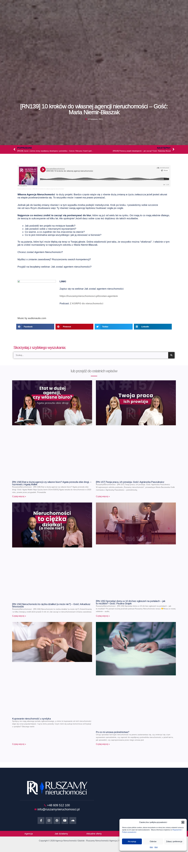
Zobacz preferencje (174, 841)
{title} (151, 847)
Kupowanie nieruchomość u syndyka (31, 718)
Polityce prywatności (129, 832)
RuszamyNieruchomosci (24, 189)
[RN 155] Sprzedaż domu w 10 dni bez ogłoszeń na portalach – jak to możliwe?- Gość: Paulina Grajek (130, 602)
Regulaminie (177, 830)
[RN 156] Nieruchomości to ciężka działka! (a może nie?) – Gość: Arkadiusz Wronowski (51, 605)
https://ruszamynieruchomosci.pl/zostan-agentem (89, 296)
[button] (183, 822)
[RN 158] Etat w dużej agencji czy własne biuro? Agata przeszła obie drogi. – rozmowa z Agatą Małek (51, 483)
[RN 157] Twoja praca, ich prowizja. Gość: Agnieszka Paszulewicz (130, 482)
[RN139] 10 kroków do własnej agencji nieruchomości (48, 189)
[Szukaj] (171, 355)
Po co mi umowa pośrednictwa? (112, 732)
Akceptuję (132, 841)
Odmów (153, 841)
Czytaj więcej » (19, 496)
